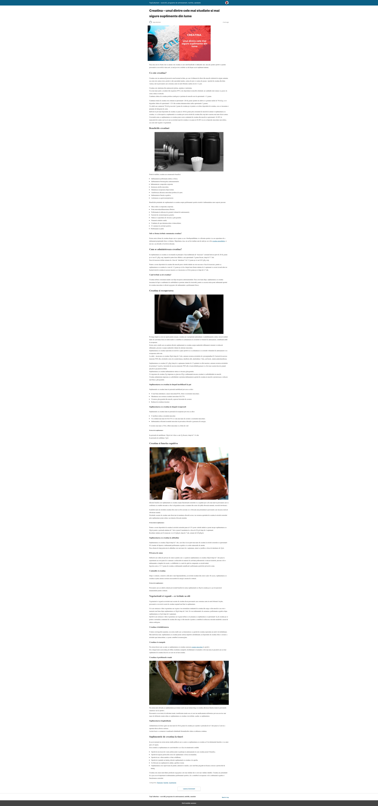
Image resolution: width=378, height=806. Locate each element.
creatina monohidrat (218, 241)
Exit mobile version (189, 803)
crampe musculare (197, 647)
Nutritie (166, 782)
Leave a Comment (189, 789)
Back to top (225, 797)
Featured (160, 782)
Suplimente (172, 782)
